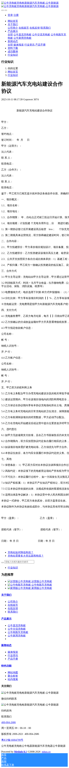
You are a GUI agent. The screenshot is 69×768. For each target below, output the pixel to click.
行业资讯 (13, 655)
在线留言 (13, 605)
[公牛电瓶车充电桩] (19, 584)
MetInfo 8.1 (20, 751)
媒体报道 (13, 652)
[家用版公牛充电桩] (19, 588)
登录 (10, 15)
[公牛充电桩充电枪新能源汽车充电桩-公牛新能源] (34, 4)
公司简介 (13, 601)
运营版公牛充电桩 (41, 581)
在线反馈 (13, 608)
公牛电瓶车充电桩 (41, 584)
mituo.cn (46, 751)
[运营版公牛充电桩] (19, 581)
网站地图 (13, 672)
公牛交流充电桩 (17, 628)
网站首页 (13, 21)
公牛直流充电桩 (17, 625)
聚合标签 (13, 675)
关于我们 (6, 594)
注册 (16, 15)
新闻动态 (6, 645)
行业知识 (13, 75)
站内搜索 (13, 679)
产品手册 (13, 658)
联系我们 (13, 611)
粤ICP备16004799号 (12, 740)
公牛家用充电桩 (17, 635)
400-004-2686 (8, 722)
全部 (10, 34)
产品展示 (6, 618)
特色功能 (6, 665)
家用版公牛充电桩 (41, 588)
